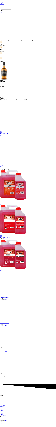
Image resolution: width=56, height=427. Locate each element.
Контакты (2, 410)
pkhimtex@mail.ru (2, 406)
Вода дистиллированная (3, 415)
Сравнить (1, 166)
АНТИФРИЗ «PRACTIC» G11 (4, 133)
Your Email (1, 394)
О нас (1, 409)
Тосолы (2, 413)
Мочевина (2, 414)
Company (1, 396)
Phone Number (1, 395)
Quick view (1, 131)
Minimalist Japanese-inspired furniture (4, 297)
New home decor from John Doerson (4, 323)
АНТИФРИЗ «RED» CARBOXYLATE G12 (5, 237)
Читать (0, 379)
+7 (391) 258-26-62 (2, 4)
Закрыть (1, 132)
